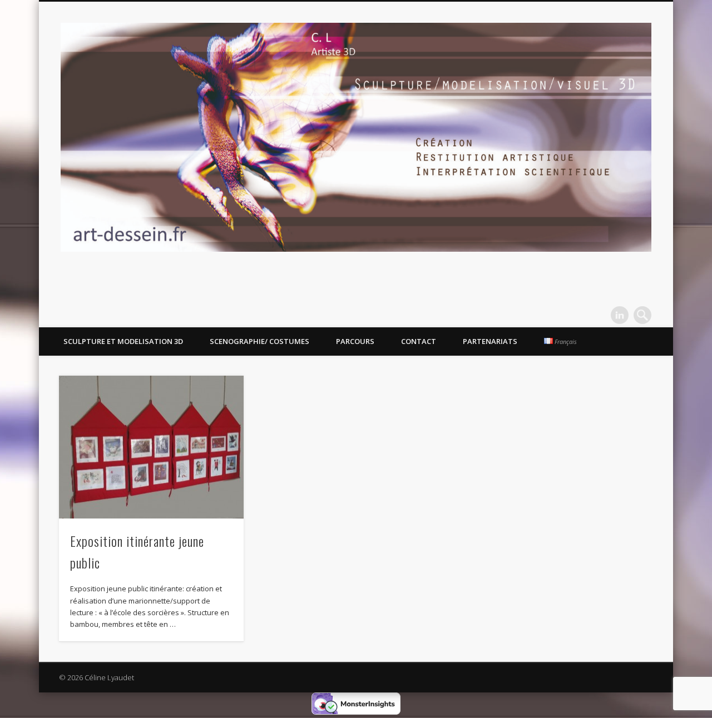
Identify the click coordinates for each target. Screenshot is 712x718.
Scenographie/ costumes (259, 341)
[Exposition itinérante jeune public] (151, 447)
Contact (418, 341)
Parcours (355, 341)
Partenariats (490, 341)
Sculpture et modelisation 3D (123, 341)
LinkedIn (620, 315)
